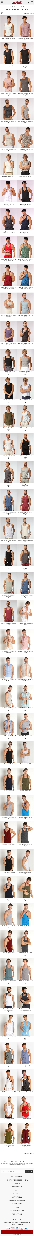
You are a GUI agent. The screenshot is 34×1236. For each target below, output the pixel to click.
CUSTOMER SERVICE (20, 1222)
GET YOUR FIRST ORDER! (19, 1232)
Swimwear (17, 1190)
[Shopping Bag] (32, 2)
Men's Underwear (5, 1161)
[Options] (1, 13)
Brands (17, 1183)
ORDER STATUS (21, 1224)
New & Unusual (17, 1176)
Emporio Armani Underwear (15, 1164)
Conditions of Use (17, 1234)
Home (7, 6)
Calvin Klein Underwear (14, 1161)
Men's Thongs (23, 1161)
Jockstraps (11, 1163)
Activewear (17, 1197)
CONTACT (27, 1222)
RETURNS (11, 1222)
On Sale (17, 1207)
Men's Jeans (29, 1161)
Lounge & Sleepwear (17, 1200)
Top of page (17, 1214)
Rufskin (23, 1164)
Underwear (17, 1187)
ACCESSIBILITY (13, 1224)
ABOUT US (6, 1222)
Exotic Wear (17, 1204)
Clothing (17, 1193)
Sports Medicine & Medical (17, 1180)
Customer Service (17, 1210)
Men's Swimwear (4, 1163)
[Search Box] (29, 2)
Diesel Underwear (29, 1163)
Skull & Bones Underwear (19, 1163)
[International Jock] (17, 1)
